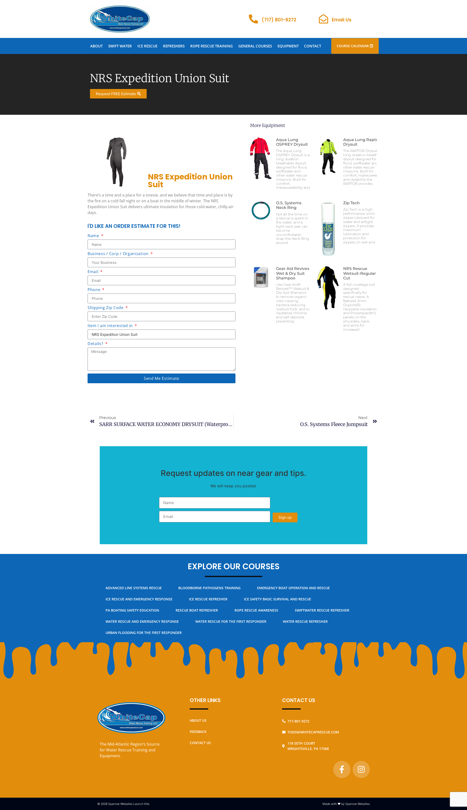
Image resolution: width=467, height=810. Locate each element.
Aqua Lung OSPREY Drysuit (292, 142)
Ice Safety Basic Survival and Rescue (277, 599)
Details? (96, 344)
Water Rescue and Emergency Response (142, 621)
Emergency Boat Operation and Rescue (293, 588)
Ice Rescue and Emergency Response (139, 599)
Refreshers (174, 46)
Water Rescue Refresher (305, 621)
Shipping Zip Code (106, 308)
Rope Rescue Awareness (256, 610)
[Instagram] (361, 769)
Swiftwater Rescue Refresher (322, 610)
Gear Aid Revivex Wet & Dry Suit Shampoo (292, 273)
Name (94, 236)
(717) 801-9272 (279, 20)
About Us (198, 720)
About (96, 46)
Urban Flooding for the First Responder (144, 632)
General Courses (255, 46)
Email (93, 272)
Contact (312, 46)
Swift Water (120, 46)
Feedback (198, 731)
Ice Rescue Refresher (208, 599)
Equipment (288, 46)
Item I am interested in (111, 326)
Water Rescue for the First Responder (230, 621)
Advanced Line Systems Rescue (134, 588)
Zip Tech (351, 203)
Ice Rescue (147, 46)
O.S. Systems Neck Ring (288, 205)
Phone (94, 290)
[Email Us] (323, 19)
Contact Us (200, 742)
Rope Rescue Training (211, 46)
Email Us (341, 20)
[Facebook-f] (341, 769)
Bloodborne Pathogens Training (209, 588)
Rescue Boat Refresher (197, 610)
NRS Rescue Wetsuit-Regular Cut (359, 273)
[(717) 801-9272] (253, 19)
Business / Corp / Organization (119, 254)
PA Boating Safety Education (132, 610)
